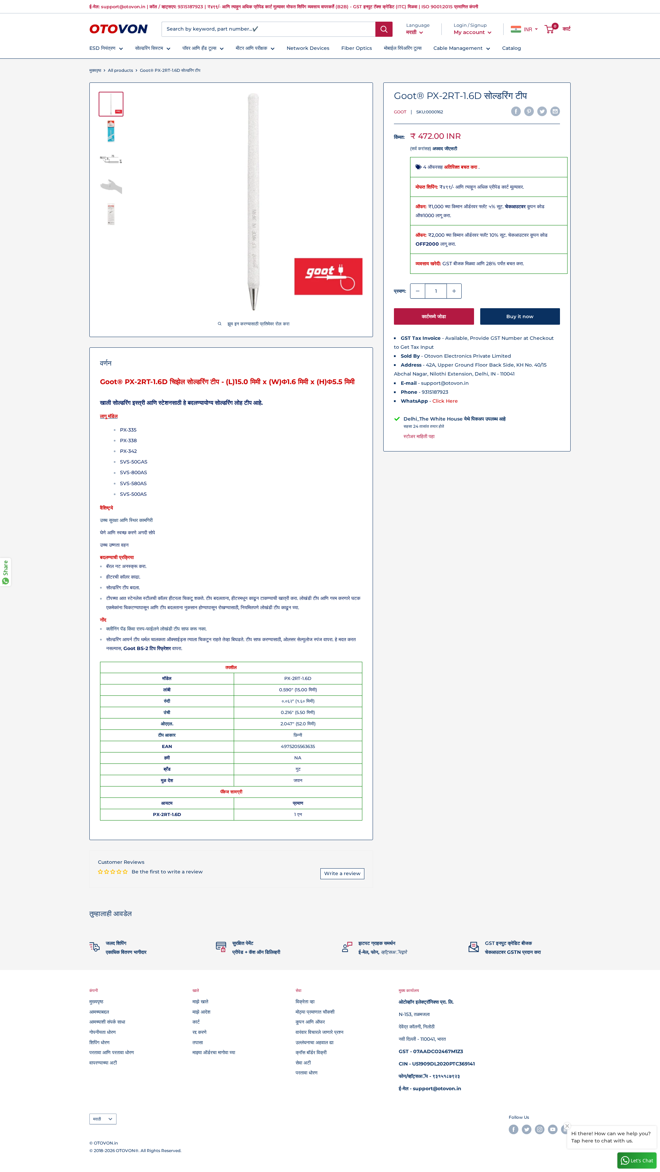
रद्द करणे (199, 1032)
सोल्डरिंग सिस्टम (149, 48)
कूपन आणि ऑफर (310, 1022)
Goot (400, 112)
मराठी (97, 1118)
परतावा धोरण (307, 1073)
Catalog (511, 48)
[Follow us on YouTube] (553, 1129)
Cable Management (458, 48)
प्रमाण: (400, 291)
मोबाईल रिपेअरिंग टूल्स (402, 48)
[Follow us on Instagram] (539, 1129)
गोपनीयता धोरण (102, 1032)
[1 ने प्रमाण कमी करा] (417, 291)
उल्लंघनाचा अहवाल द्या (314, 1042)
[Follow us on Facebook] (513, 1129)
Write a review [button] (342, 873)
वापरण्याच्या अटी (103, 1063)
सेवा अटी (303, 1063)
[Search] (384, 29)
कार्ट (196, 1022)
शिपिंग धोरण (99, 1042)
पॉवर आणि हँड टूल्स (199, 48)
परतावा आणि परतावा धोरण (111, 1052)
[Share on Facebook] (516, 111)
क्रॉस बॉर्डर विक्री (311, 1052)
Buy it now (520, 316)
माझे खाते (200, 1001)
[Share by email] (555, 111)
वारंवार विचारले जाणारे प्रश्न (319, 1032)
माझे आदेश (201, 1012)
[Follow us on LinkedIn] (566, 1129)
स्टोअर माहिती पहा (419, 436)
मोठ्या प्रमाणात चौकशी (315, 1012)
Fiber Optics (356, 48)
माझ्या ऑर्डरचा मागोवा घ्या (213, 1052)
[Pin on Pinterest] (529, 111)
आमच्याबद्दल (99, 1012)
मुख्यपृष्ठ (95, 70)
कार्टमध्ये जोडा (434, 316)
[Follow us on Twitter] (526, 1129)
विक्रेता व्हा (305, 1001)
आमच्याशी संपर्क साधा (107, 1022)
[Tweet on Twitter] (542, 111)
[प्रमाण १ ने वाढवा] (454, 291)
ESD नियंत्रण (102, 48)
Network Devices (308, 48)
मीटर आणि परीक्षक (251, 48)
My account (470, 32)
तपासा (197, 1042)
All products (120, 70)
